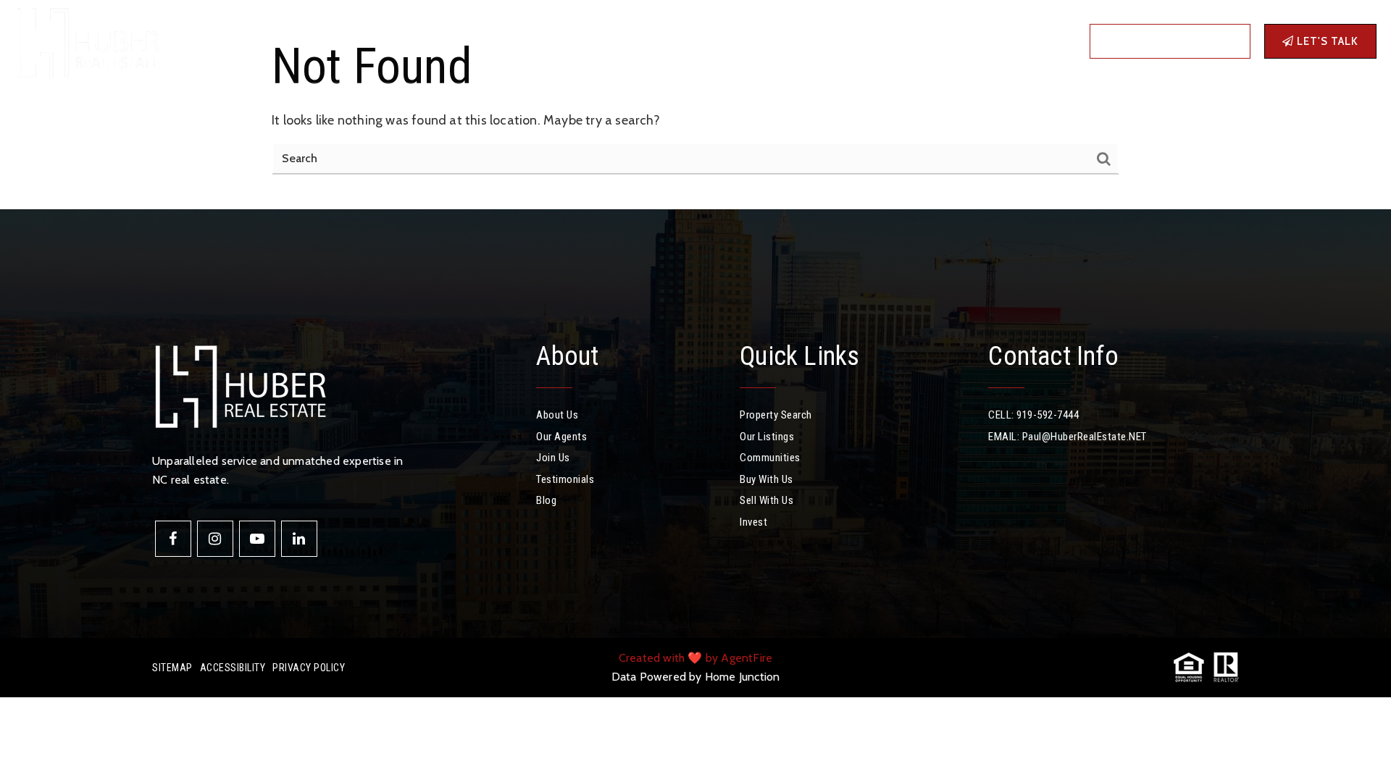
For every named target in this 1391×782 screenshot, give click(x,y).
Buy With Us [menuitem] (766, 479)
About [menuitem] (499, 41)
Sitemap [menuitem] (172, 667)
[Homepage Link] (86, 40)
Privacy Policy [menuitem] (308, 667)
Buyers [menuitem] (378, 41)
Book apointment (1175, 41)
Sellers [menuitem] (440, 41)
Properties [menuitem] (227, 41)
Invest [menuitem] (555, 41)
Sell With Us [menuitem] (766, 500)
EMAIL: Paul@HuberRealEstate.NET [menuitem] (1067, 436)
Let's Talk (1326, 41)
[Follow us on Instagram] (215, 539)
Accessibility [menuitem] (233, 667)
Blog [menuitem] (598, 41)
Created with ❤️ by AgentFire (695, 658)
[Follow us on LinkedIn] (299, 539)
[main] (695, 104)
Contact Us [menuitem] (653, 41)
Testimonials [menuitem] (565, 479)
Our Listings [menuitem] (767, 436)
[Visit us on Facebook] (173, 539)
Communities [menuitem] (311, 41)
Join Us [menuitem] (553, 457)
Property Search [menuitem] (776, 414)
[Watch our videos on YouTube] (257, 539)
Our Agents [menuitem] (561, 436)
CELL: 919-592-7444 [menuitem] (1033, 414)
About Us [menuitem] (557, 414)
